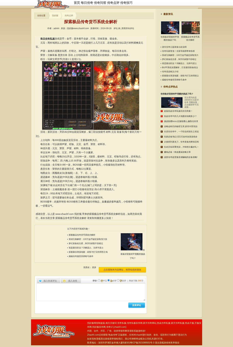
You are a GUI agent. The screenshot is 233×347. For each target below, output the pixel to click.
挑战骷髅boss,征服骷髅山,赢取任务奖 (181, 121)
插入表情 (72, 281)
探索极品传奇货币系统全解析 (70, 218)
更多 (94, 267)
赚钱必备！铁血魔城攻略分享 (177, 152)
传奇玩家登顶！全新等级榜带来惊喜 (178, 51)
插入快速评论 (50, 281)
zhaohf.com (120, 327)
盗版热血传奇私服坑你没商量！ (178, 111)
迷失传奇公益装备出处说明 (174, 47)
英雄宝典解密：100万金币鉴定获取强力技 (88, 239)
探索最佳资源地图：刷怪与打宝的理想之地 (88, 252)
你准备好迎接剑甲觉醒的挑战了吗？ (132, 254)
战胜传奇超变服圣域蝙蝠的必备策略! (180, 157)
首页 (77, 2)
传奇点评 (113, 2)
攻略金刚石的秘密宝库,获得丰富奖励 (180, 126)
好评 (114, 281)
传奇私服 (54, 4)
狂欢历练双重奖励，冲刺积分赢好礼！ (181, 147)
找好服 (55, 15)
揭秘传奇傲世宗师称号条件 (81, 256)
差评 (124, 281)
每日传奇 (87, 2)
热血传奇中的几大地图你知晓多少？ (180, 116)
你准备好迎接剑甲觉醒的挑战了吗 (170, 38)
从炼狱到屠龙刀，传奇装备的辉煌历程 (181, 142)
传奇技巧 (126, 2)
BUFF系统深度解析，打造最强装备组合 (180, 67)
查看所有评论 (128, 28)
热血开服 (189, 323)
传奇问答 (100, 2)
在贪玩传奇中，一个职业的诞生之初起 (181, 131)
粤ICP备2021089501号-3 (142, 342)
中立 (105, 281)
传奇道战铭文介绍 (170, 71)
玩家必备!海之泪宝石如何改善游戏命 (180, 136)
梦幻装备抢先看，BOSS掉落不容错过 (86, 243)
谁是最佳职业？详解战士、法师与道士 (86, 248)
